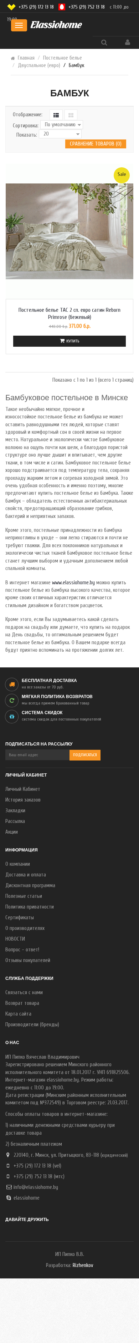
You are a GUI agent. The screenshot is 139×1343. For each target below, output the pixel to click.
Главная (26, 58)
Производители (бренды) (32, 1025)
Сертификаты (19, 918)
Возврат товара (22, 1003)
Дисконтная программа (30, 885)
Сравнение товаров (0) (96, 144)
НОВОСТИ (15, 939)
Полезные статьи (23, 896)
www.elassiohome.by (73, 583)
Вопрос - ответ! (22, 950)
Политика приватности (29, 907)
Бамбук (76, 65)
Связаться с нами (24, 993)
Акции (11, 832)
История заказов (23, 800)
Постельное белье (62, 58)
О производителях (25, 928)
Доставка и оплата (25, 875)
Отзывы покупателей (27, 960)
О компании (17, 864)
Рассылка (15, 821)
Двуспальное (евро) (39, 65)
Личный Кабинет (22, 789)
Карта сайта (18, 1014)
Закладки (15, 811)
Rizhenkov (83, 1265)
